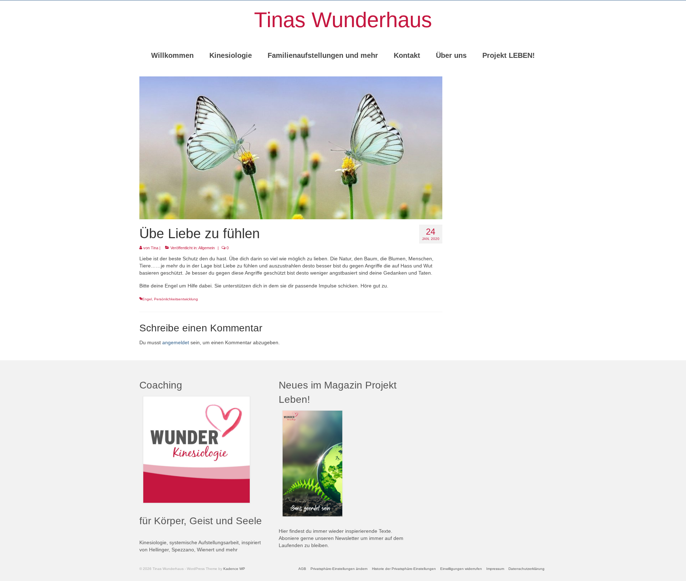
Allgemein (206, 248)
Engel (147, 299)
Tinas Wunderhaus (343, 20)
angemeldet (175, 342)
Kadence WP (234, 569)
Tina (154, 248)
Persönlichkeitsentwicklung (176, 299)
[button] (339, 569)
